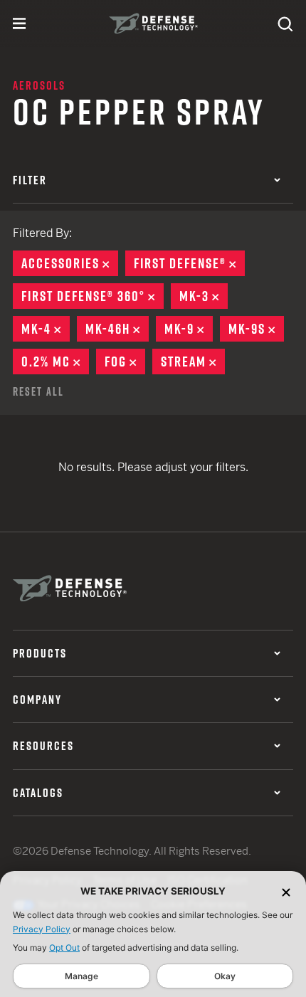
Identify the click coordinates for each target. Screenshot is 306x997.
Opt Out (64, 947)
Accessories (69, 263)
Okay (225, 976)
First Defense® (189, 263)
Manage (81, 976)
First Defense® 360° (92, 296)
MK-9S (256, 329)
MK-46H (117, 329)
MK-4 (45, 329)
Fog (125, 361)
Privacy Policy (41, 929)
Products (40, 653)
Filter (30, 180)
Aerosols (39, 85)
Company (37, 699)
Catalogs (38, 792)
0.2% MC (55, 361)
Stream (193, 361)
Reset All (38, 391)
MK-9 (188, 329)
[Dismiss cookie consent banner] (286, 891)
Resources (43, 745)
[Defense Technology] (153, 23)
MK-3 (203, 296)
